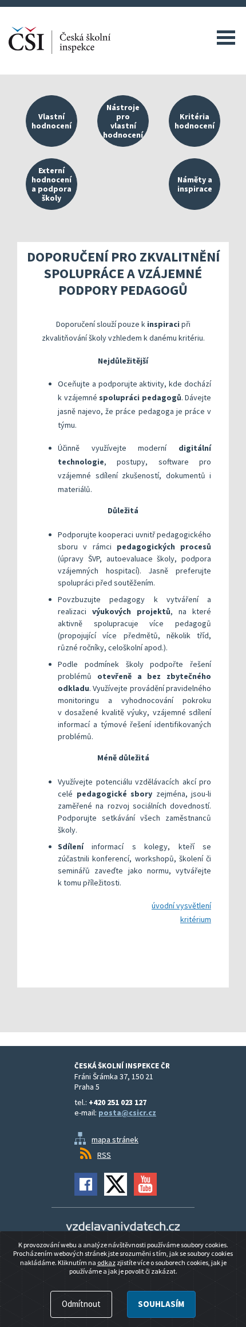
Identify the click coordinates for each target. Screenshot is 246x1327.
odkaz (106, 1262)
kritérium (195, 919)
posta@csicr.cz (127, 1112)
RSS (104, 1155)
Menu (226, 37)
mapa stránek (115, 1139)
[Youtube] (145, 1184)
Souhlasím (161, 1303)
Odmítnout (81, 1303)
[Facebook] (85, 1184)
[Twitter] (115, 1184)
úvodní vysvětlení (181, 905)
